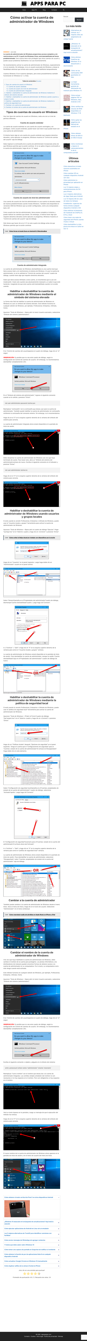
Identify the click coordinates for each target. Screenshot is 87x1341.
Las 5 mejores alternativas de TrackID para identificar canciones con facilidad (27, 1234)
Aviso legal (40, 1336)
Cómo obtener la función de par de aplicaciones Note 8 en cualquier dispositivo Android (27, 1255)
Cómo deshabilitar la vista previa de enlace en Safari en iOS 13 (74, 227)
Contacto (54, 10)
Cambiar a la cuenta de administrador (17, 105)
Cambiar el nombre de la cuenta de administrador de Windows (25, 107)
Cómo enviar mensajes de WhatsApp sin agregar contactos (24, 1240)
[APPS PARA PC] (43, 4)
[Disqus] (31, 1306)
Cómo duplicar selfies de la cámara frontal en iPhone (22, 1266)
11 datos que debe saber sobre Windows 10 (19, 1245)
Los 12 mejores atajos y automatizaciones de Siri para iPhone (72, 189)
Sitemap (60, 1336)
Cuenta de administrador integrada (18, 91)
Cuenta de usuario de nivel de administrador (21, 89)
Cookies (33, 1336)
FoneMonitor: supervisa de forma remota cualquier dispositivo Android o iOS (73, 206)
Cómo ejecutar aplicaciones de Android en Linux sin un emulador (26, 1228)
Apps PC (34, 10)
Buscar (66, 16)
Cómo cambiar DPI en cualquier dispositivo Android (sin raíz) (73, 175)
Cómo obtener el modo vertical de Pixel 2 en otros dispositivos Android (28, 1197)
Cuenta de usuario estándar (16, 86)
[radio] (24, 1274)
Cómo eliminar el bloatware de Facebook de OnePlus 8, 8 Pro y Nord (73, 213)
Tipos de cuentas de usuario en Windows (18, 84)
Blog (44, 10)
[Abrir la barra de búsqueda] (63, 10)
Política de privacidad (50, 1336)
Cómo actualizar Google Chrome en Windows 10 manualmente (25, 1261)
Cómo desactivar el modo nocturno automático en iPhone (72, 168)
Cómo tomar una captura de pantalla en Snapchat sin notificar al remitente (29, 1249)
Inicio (24, 10)
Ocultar (39, 81)
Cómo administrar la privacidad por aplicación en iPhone (73, 182)
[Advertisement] (31, 38)
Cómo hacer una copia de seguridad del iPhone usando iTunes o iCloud (74, 220)
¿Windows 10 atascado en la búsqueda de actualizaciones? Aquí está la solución (28, 1223)
